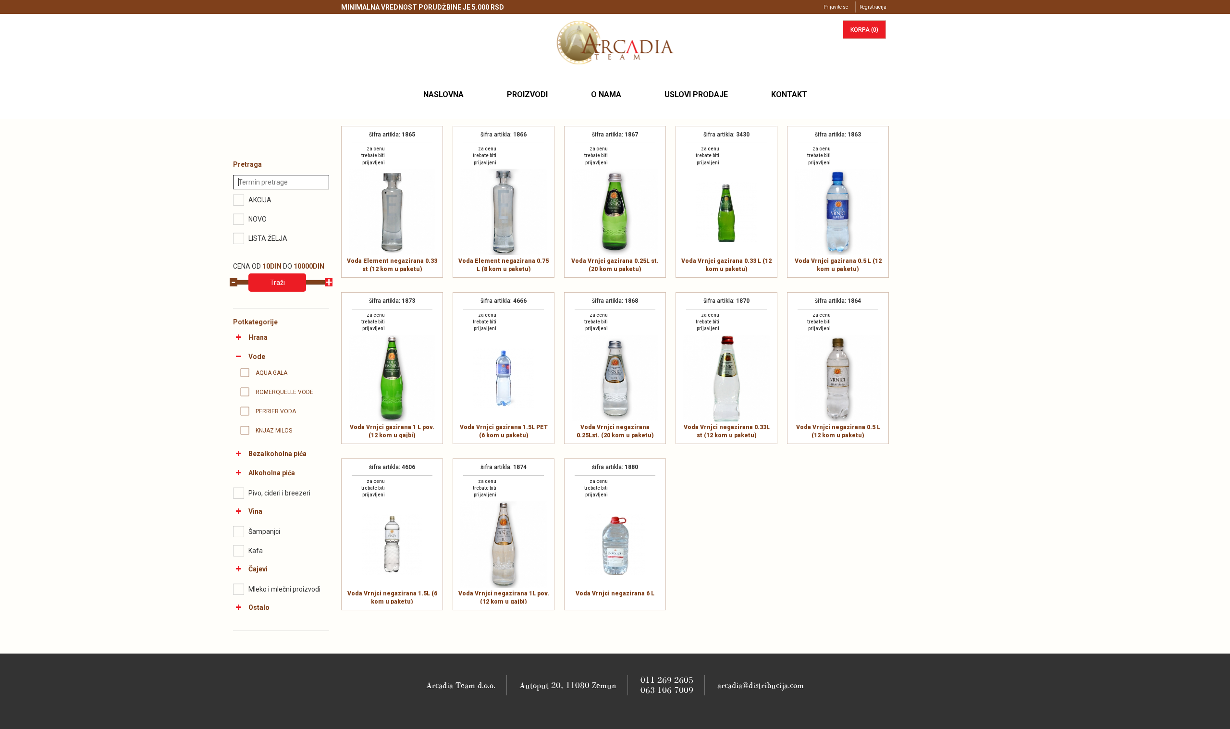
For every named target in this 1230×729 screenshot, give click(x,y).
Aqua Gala (271, 373)
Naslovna (447, 94)
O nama (606, 94)
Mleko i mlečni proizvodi (284, 589)
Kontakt (789, 94)
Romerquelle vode (284, 392)
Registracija (873, 7)
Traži (277, 282)
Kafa (255, 551)
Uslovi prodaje (696, 94)
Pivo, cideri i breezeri (279, 493)
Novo (257, 219)
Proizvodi (527, 94)
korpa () (864, 29)
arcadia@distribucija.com (760, 685)
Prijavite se (836, 7)
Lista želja (267, 238)
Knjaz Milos (274, 430)
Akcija (259, 200)
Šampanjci (264, 531)
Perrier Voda (276, 411)
